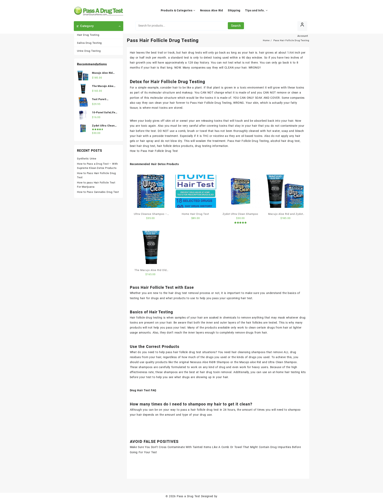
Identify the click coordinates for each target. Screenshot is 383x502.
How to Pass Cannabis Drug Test (98, 191)
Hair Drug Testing (88, 34)
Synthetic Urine (86, 158)
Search (236, 26)
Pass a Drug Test (188, 496)
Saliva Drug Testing (89, 42)
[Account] (302, 26)
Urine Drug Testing (89, 50)
